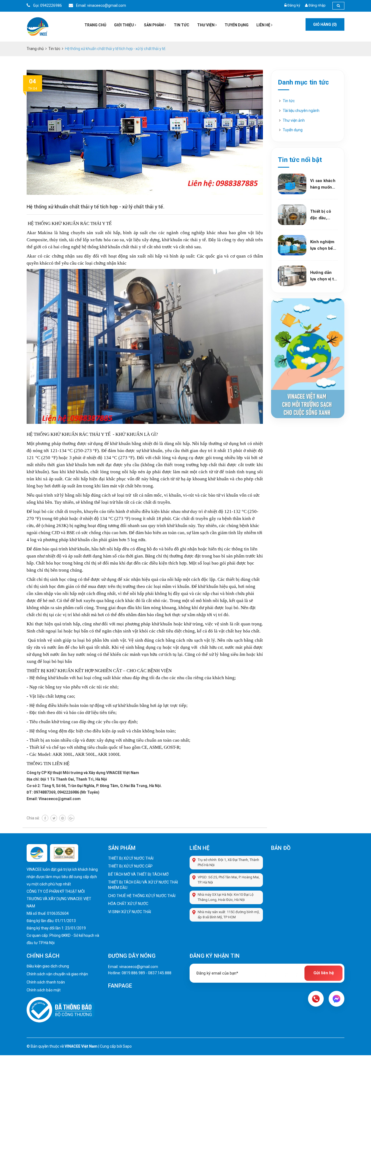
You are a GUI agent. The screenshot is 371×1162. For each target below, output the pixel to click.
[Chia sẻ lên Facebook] (45, 818)
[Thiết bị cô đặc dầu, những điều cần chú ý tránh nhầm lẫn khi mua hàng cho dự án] (292, 214)
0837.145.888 (159, 973)
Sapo (127, 1046)
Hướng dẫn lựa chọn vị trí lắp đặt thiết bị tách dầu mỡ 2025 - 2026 (323, 276)
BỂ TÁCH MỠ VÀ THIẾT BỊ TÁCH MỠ (138, 874)
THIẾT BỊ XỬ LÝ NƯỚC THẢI (130, 858)
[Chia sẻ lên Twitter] (54, 818)
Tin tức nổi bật (300, 160)
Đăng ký (293, 5)
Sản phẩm (154, 25)
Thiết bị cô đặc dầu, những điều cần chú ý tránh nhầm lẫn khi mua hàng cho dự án (322, 215)
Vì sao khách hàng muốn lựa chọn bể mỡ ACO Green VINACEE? (322, 184)
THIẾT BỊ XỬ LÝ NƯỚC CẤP (130, 866)
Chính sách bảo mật (44, 990)
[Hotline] (316, 999)
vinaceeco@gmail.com (138, 966)
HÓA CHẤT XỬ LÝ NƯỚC (128, 903)
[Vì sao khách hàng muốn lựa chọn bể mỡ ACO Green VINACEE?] (292, 184)
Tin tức (181, 25)
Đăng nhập (317, 5)
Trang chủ (95, 25)
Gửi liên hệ (323, 972)
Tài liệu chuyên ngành (301, 110)
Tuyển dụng (237, 25)
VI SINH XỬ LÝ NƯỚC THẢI (129, 912)
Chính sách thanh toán (46, 982)
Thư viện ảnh (294, 120)
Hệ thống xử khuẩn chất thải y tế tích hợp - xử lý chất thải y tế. (95, 206)
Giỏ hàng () (325, 24)
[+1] (71, 818)
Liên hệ (263, 25)
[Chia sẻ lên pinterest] (62, 818)
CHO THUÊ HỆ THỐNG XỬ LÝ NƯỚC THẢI (141, 896)
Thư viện (206, 25)
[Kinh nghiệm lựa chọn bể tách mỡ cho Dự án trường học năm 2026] (292, 245)
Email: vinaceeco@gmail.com (100, 5)
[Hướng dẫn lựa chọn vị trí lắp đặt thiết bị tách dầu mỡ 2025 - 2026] (292, 275)
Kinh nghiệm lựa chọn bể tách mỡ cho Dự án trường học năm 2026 (323, 245)
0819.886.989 (133, 973)
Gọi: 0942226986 (47, 5)
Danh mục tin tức (303, 82)
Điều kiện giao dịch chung (48, 966)
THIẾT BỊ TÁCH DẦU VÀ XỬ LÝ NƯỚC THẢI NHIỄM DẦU (143, 885)
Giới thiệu (124, 25)
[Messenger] (336, 999)
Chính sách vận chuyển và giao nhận (57, 974)
